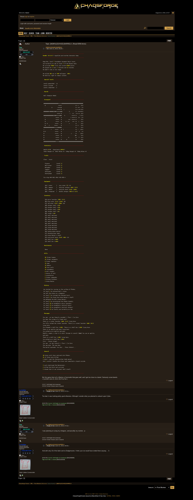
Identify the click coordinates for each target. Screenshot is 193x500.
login (26, 16)
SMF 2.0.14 (88, 494)
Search (31, 33)
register (32, 16)
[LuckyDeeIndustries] (22, 421)
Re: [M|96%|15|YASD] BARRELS (55, 390)
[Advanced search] (145, 28)
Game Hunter (51, 36)
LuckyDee (22, 390)
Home (21, 33)
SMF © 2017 (95, 494)
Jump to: (151, 487)
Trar (20, 47)
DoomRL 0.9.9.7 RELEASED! (33, 28)
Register (49, 33)
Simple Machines (103, 494)
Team (37, 33)
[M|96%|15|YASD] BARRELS (54, 47)
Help (25, 33)
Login (42, 33)
